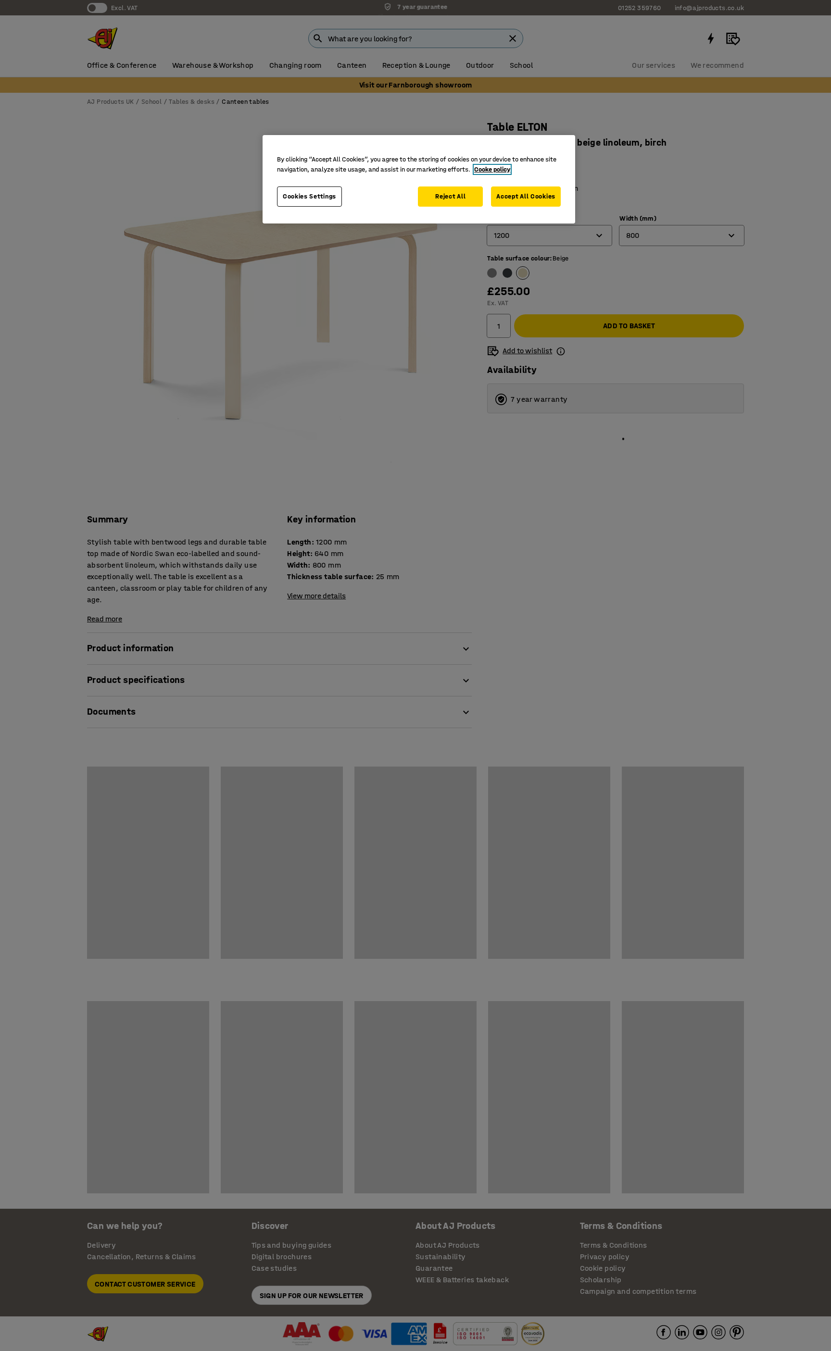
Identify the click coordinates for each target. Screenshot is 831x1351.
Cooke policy (492, 169)
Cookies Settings (309, 196)
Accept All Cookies (525, 196)
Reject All (450, 196)
